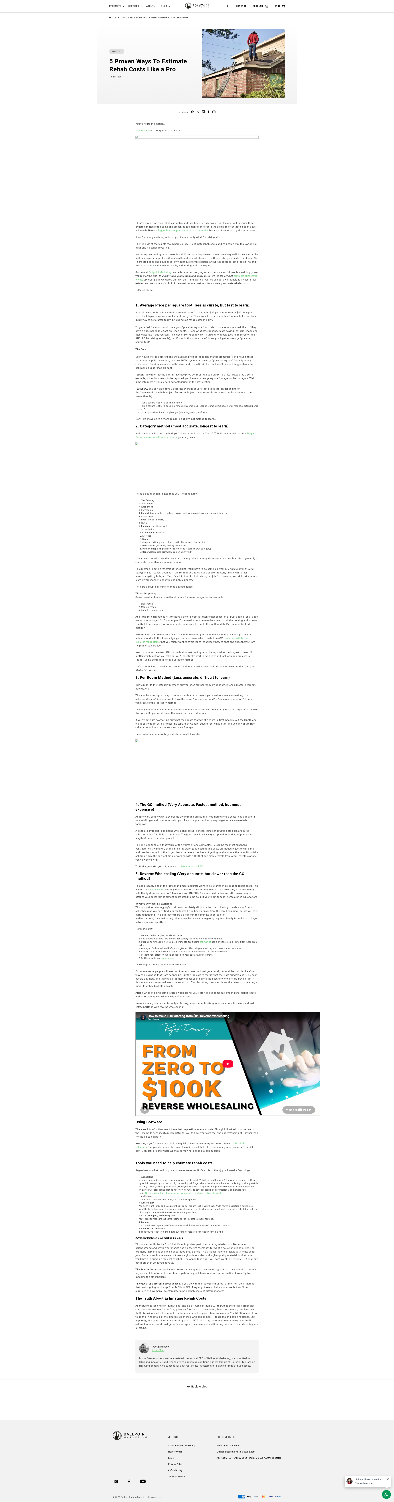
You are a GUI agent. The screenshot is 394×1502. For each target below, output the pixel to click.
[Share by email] (213, 112)
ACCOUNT (258, 6)
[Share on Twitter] (197, 112)
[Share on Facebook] (192, 112)
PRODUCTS (115, 6)
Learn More (158, 1350)
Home (112, 17)
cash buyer (167, 958)
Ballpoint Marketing (160, 272)
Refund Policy (175, 1470)
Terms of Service (176, 1476)
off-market (205, 942)
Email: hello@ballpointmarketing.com (236, 1452)
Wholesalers (142, 130)
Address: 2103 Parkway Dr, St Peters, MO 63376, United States (249, 1458)
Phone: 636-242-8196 (228, 1445)
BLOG (164, 6)
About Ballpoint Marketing (181, 1445)
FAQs (171, 1458)
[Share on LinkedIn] (203, 112)
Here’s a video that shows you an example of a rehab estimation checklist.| (183, 1193)
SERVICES (133, 6)
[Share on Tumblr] (208, 112)
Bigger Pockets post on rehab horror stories (183, 230)
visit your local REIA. (192, 866)
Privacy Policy (175, 1464)
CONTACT (241, 6)
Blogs (121, 17)
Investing (117, 51)
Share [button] (185, 112)
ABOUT (150, 6)
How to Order (175, 1452)
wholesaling (157, 889)
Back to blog (199, 1386)
